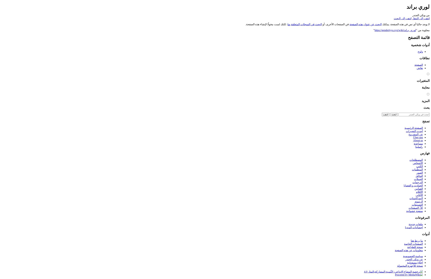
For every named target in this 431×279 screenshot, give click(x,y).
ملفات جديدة (416, 224)
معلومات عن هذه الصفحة (409, 250)
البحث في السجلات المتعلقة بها (305, 24)
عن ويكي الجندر (414, 259)
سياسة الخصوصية (413, 256)
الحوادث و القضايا (413, 185)
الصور (419, 172)
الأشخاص (418, 163)
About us (418, 140)
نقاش (420, 68)
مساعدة (418, 143)
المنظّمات (417, 169)
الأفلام (419, 191)
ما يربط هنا (417, 240)
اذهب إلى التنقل (421, 18)
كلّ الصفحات (416, 207)
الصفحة (419, 64)
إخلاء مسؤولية (415, 262)
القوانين (419, 188)
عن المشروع (416, 134)
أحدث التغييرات (414, 131)
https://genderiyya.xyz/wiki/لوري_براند (395, 30)
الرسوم (419, 201)
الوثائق (419, 176)
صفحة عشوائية (414, 211)
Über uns (418, 137)
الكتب (419, 166)
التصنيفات (417, 204)
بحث (427, 107)
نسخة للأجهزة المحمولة (410, 265)
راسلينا (419, 146)
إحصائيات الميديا (414, 227)
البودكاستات (416, 198)
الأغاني (419, 195)
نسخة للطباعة (415, 247)
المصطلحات (416, 160)
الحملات (418, 179)
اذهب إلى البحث (402, 18)
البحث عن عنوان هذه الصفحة (366, 24)
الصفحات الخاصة (413, 243)
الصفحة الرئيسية (414, 128)
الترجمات (417, 182)
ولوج (420, 51)
